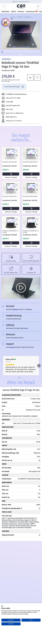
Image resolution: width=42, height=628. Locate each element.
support (12, 347)
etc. (27, 328)
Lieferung (18, 1)
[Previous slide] (1, 1)
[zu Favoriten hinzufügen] (37, 77)
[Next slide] (40, 1)
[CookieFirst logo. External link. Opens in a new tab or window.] (2, 606)
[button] (2, 52)
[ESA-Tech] (21, 6)
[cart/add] (10, 174)
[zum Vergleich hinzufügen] (30, 77)
